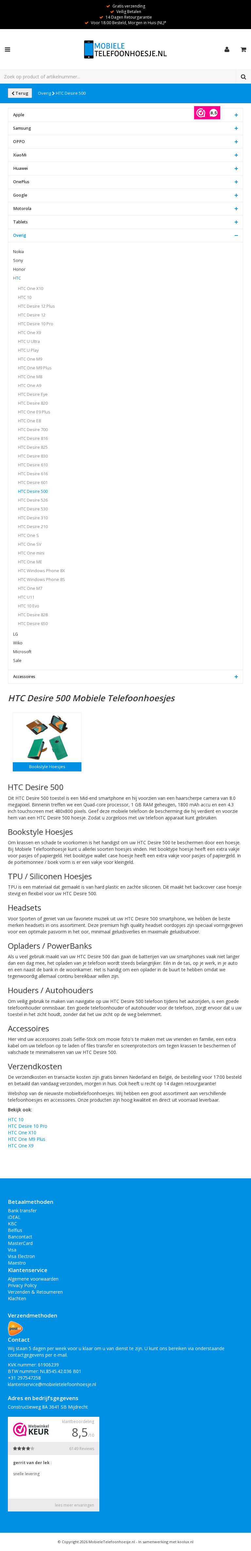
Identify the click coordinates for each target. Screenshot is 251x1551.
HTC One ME (30, 562)
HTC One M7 (30, 588)
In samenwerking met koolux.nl (165, 1541)
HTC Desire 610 (33, 465)
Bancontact (20, 1237)
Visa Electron (21, 1256)
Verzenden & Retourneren (35, 1292)
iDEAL (14, 1217)
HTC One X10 (30, 288)
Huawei (20, 168)
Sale (17, 660)
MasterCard (20, 1243)
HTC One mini (31, 553)
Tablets (20, 222)
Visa (12, 1250)
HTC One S (28, 535)
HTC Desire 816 (33, 438)
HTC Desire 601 (33, 482)
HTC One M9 (30, 359)
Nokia (18, 251)
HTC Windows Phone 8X (41, 571)
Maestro (17, 1263)
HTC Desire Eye (33, 394)
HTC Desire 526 (33, 500)
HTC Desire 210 (33, 526)
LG (15, 634)
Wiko (18, 643)
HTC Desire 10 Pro (35, 324)
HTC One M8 (30, 377)
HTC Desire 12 (31, 315)
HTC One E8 (29, 421)
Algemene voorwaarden (33, 1279)
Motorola (22, 208)
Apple (18, 115)
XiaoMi (19, 155)
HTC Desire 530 (33, 509)
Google (20, 195)
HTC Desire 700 (33, 429)
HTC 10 (24, 297)
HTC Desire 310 (33, 518)
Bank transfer (22, 1210)
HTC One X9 (29, 332)
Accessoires (24, 676)
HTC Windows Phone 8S (41, 579)
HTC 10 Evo (28, 606)
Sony (18, 260)
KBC (12, 1223)
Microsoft (22, 651)
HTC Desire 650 (33, 623)
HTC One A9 (29, 385)
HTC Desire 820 (33, 403)
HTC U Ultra (29, 341)
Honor (19, 269)
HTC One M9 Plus (35, 368)
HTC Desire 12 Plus (36, 306)
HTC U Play (28, 350)
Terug (21, 93)
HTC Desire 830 (33, 456)
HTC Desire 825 (33, 447)
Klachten (17, 1298)
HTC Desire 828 (33, 615)
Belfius (15, 1230)
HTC (17, 278)
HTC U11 (26, 597)
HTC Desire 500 (71, 93)
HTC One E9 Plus (34, 412)
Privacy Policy (22, 1285)
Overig (45, 93)
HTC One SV (30, 544)
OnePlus (21, 182)
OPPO (19, 141)
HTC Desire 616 (33, 474)
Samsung (22, 128)
